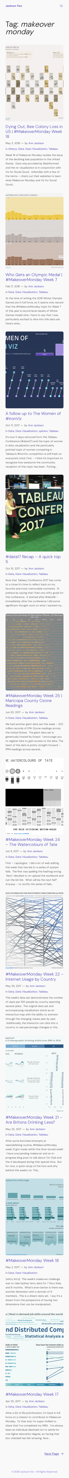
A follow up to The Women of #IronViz (33, 416)
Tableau (53, 148)
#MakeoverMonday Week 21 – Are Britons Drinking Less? (34, 1120)
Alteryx (12, 148)
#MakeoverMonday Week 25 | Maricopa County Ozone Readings (34, 700)
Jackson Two (14, 5)
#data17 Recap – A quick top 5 (33, 559)
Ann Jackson (36, 143)
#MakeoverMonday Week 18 (32, 1260)
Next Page (54, 1454)
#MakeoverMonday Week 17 (32, 1394)
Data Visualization (36, 148)
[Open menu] (61, 6)
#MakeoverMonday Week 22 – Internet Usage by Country (34, 977)
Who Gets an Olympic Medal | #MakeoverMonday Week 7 (34, 277)
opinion (43, 431)
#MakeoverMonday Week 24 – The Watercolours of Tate (33, 842)
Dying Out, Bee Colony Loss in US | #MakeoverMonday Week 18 (34, 131)
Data (21, 148)
